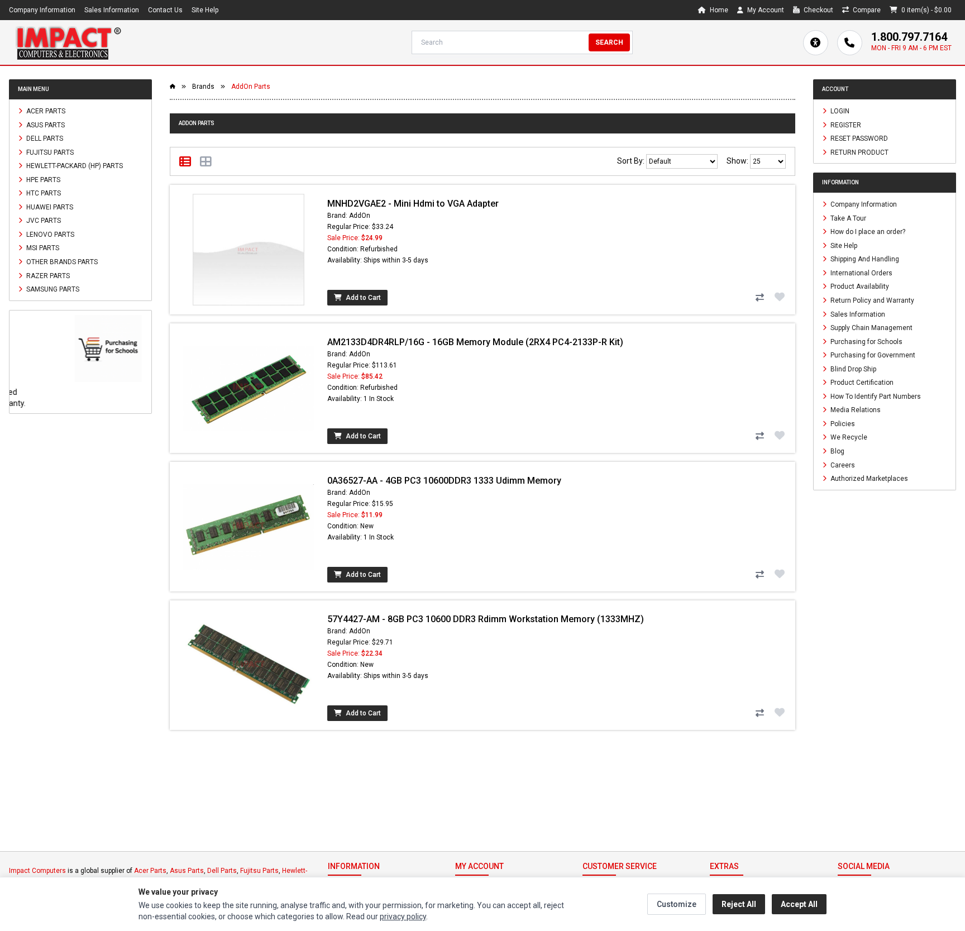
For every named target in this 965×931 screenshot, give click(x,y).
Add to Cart (362, 298)
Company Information (42, 10)
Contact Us (165, 10)
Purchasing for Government (872, 355)
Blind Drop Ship (852, 369)
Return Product (858, 152)
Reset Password (858, 138)
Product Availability (859, 286)
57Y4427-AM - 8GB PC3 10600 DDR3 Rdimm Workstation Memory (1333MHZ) (485, 619)
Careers (842, 465)
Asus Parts (45, 124)
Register (845, 124)
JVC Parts (43, 221)
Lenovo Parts (49, 234)
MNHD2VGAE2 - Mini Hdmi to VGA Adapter (413, 203)
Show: (738, 160)
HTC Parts (43, 193)
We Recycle (848, 437)
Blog (836, 451)
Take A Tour (847, 218)
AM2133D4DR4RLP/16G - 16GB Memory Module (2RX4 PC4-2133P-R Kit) (475, 342)
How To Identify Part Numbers (875, 396)
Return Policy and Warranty (871, 300)
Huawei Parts (49, 207)
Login (839, 111)
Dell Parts (44, 138)
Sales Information (111, 10)
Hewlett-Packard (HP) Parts (74, 166)
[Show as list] (185, 161)
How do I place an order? (867, 232)
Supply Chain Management (871, 328)
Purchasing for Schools (865, 341)
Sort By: (631, 160)
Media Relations (855, 410)
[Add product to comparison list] (759, 297)
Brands (203, 86)
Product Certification (861, 382)
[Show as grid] (206, 161)
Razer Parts (47, 275)
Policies (842, 423)
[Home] (68, 42)
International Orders (860, 272)
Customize (676, 904)
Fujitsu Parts (49, 152)
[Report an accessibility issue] (815, 42)
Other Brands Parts (61, 262)
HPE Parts (42, 179)
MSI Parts (42, 248)
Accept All (799, 904)
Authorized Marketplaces (868, 479)
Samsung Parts (52, 289)
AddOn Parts (250, 86)
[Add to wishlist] (779, 296)
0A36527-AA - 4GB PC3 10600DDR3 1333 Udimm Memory (444, 480)
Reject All (739, 904)
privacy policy (403, 916)
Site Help (205, 10)
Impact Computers (37, 871)
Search (609, 42)
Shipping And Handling (864, 259)
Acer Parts (45, 111)
